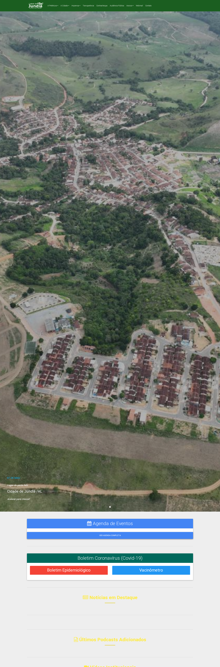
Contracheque (101, 5)
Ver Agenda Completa (110, 535)
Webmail (139, 5)
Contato (148, 5)
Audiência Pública (117, 5)
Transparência (88, 5)
